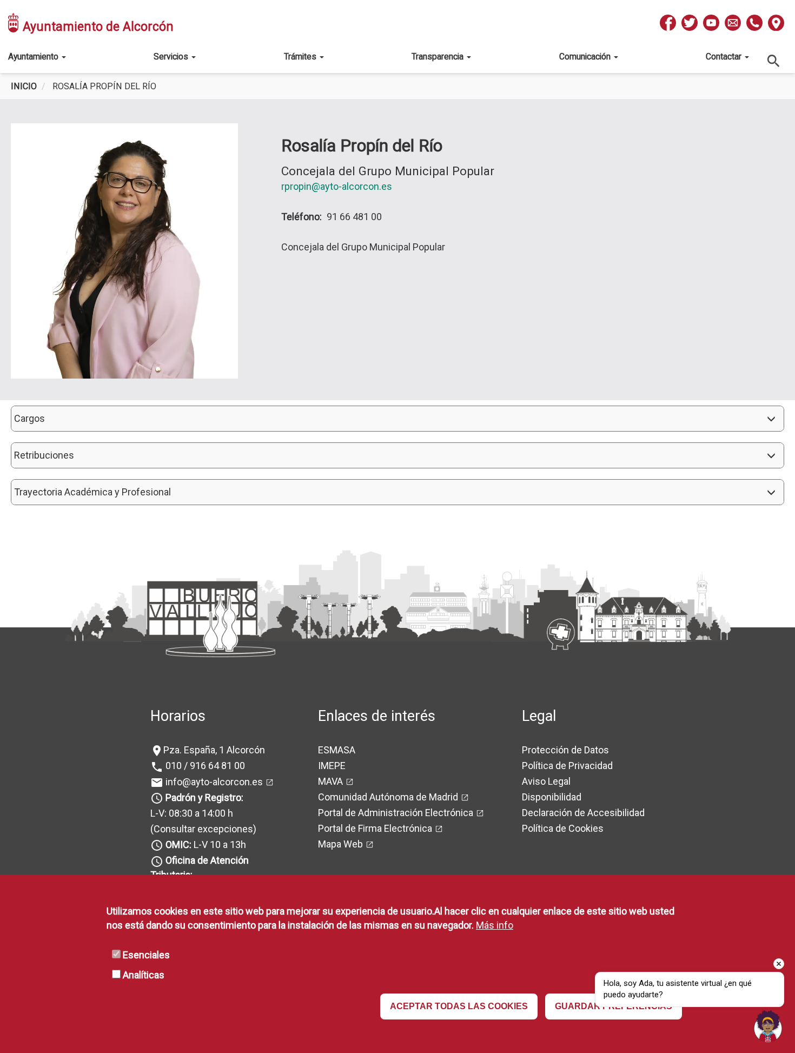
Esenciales (146, 955)
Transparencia (439, 56)
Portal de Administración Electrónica (395, 812)
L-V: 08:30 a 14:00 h (191, 813)
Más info (494, 925)
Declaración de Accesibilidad (583, 812)
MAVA (330, 781)
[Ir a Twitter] (689, 23)
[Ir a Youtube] (711, 23)
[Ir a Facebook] (668, 23)
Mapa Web (340, 844)
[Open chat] (768, 1026)
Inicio (24, 86)
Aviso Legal (546, 781)
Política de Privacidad (567, 765)
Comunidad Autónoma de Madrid (388, 797)
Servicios (172, 56)
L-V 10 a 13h (205, 844)
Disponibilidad (551, 797)
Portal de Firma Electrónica (375, 828)
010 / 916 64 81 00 (204, 765)
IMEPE (332, 765)
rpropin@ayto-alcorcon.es (336, 186)
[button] (397, 418)
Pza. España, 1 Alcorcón (214, 750)
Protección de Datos (565, 750)
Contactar (725, 56)
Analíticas (143, 975)
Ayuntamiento (34, 56)
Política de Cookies (563, 828)
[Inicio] (14, 23)
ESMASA (336, 750)
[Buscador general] (774, 60)
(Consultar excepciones (201, 829)
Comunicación (586, 56)
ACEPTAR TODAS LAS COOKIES (459, 1006)
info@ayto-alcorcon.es (213, 781)
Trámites (301, 56)
